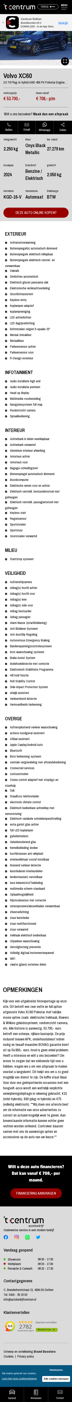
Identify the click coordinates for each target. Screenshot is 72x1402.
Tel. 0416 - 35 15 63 (15, 1294)
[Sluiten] (3, 22)
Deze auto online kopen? (36, 212)
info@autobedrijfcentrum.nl (20, 1299)
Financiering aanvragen (36, 1193)
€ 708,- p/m (45, 98)
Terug (44, 6)
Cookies (9, 1356)
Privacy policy (25, 1356)
